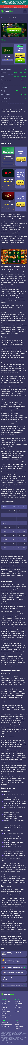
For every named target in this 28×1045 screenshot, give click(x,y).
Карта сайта (18, 1028)
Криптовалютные (5, 1001)
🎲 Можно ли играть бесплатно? (12, 985)
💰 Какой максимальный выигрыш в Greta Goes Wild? (11, 961)
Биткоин (3, 1005)
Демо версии (4, 1022)
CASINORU (20, 159)
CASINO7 (19, 204)
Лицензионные (5, 1003)
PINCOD (19, 182)
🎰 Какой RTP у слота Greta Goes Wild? (12, 953)
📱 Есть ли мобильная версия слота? (11, 978)
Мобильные (4, 1007)
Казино (3, 999)
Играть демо (13, 30)
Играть (20, 60)
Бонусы (17, 999)
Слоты (3, 1020)
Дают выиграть (5, 1026)
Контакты (17, 1022)
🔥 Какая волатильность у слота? (12, 972)
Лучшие (17, 1005)
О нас (16, 1020)
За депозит (17, 1001)
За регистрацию (19, 1003)
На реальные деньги (6, 1024)
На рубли (3, 1017)
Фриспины (17, 1011)
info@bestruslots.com (17, 3)
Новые (3, 1009)
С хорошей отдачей (6, 1015)
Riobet (7, 56)
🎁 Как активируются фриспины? (12, 967)
